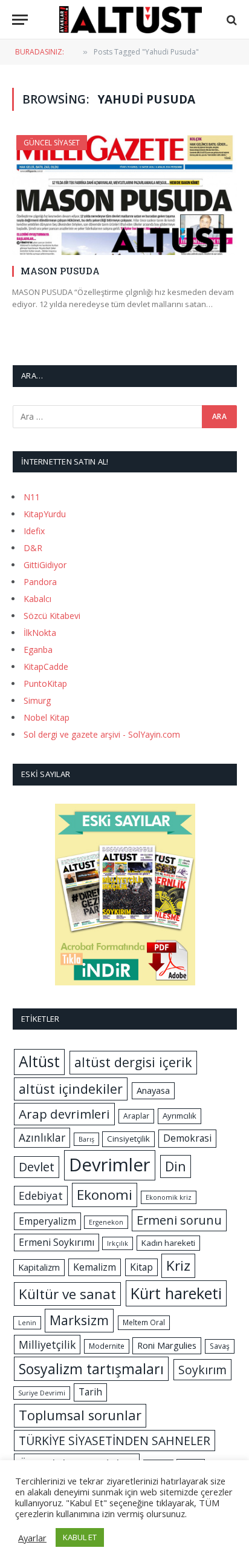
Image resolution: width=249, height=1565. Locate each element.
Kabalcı (37, 598)
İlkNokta (40, 632)
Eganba (38, 649)
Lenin (27, 1323)
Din (175, 1166)
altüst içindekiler (71, 1088)
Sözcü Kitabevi (52, 615)
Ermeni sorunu (179, 1220)
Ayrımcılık (179, 1115)
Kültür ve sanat (67, 1294)
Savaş (220, 1346)
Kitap (141, 1267)
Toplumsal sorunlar (80, 1415)
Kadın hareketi (168, 1242)
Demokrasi (187, 1138)
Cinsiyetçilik (128, 1138)
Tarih (90, 1391)
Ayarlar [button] (32, 1537)
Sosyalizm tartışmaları (91, 1368)
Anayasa (153, 1090)
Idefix (34, 531)
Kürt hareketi (176, 1293)
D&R (33, 548)
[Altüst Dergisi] (130, 19)
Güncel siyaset (52, 142)
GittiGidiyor (45, 565)
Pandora (40, 581)
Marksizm (79, 1320)
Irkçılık (117, 1243)
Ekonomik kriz (169, 1197)
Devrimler (109, 1165)
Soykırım (202, 1370)
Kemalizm (94, 1267)
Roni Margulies (166, 1345)
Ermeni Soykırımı (56, 1242)
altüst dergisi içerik (133, 1062)
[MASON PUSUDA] (124, 195)
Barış (86, 1139)
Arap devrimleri (64, 1113)
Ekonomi (104, 1194)
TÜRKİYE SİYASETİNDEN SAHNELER (114, 1440)
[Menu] (20, 19)
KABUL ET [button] (80, 1537)
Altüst (39, 1061)
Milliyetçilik (47, 1344)
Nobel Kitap (47, 717)
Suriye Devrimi (41, 1393)
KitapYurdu (45, 514)
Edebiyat (41, 1195)
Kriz (178, 1265)
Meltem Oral (144, 1322)
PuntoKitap (45, 683)
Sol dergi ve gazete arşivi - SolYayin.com (102, 734)
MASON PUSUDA (60, 271)
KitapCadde (46, 666)
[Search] (230, 19)
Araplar (136, 1116)
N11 (32, 497)
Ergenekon (106, 1222)
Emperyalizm (47, 1221)
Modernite (106, 1346)
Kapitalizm (39, 1267)
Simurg (37, 700)
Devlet (36, 1167)
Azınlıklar (42, 1137)
